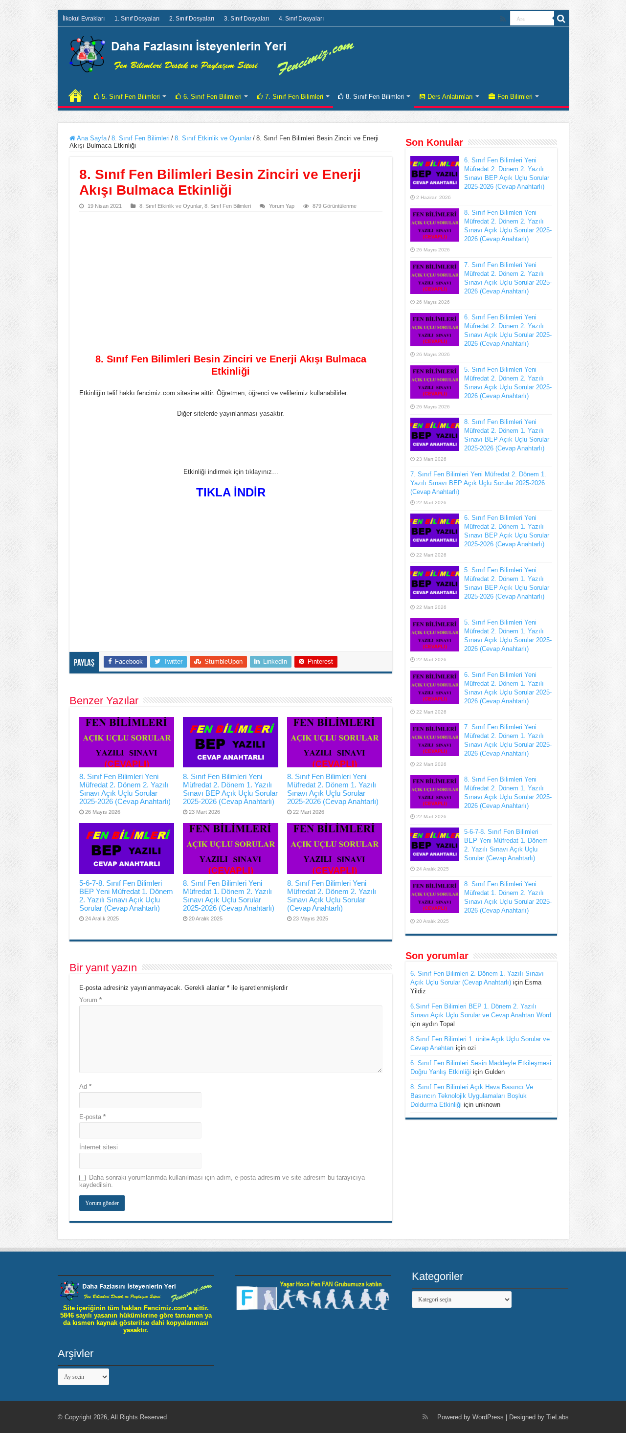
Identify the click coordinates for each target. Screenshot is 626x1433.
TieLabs (557, 1417)
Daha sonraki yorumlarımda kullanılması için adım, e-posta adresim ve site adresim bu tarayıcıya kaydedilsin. (222, 1181)
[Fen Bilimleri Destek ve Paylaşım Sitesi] (211, 54)
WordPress (488, 1417)
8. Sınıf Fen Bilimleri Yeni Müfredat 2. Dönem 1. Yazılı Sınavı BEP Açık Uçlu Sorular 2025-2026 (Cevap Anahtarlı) (230, 789)
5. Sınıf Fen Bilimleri (131, 96)
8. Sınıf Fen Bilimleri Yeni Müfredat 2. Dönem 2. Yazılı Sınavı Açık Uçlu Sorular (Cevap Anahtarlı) (331, 895)
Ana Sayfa (91, 138)
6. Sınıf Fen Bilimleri (212, 96)
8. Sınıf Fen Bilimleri (375, 96)
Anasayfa (75, 95)
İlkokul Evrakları (84, 18)
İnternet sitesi (98, 1147)
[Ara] (561, 18)
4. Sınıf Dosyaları (301, 18)
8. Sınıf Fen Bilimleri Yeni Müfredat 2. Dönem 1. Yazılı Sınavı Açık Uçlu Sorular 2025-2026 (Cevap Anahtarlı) (333, 789)
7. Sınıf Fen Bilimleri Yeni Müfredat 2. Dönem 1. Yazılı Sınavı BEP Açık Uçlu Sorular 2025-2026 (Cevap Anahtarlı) (478, 482)
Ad (85, 1086)
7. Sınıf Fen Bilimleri (294, 96)
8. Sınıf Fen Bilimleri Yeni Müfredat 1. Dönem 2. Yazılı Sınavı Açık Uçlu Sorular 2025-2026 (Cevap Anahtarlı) (228, 895)
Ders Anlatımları (450, 96)
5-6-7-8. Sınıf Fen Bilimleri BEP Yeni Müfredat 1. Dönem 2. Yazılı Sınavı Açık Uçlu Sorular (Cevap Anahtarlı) (126, 895)
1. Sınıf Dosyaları (136, 18)
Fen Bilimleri (515, 96)
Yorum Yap (281, 206)
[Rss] (503, 19)
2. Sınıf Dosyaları (191, 18)
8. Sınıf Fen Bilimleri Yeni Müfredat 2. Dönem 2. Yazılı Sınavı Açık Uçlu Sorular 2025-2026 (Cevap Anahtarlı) (125, 789)
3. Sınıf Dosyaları (246, 18)
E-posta (92, 1116)
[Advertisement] (230, 285)
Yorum (90, 1000)
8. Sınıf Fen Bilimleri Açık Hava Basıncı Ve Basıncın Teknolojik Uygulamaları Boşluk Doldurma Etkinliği (471, 1095)
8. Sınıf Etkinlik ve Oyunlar (213, 138)
